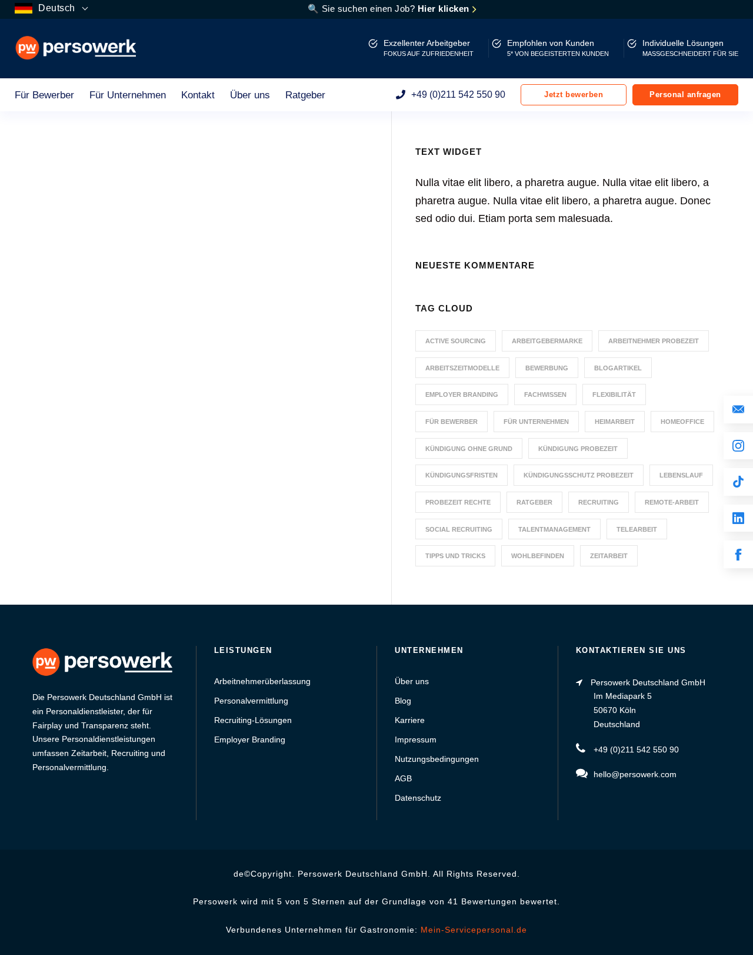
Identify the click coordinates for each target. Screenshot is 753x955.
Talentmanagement (554, 529)
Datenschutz (418, 798)
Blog (403, 700)
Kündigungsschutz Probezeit (579, 475)
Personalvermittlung (251, 700)
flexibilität (614, 394)
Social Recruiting (458, 529)
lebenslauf (681, 475)
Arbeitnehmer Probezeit (653, 340)
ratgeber (534, 502)
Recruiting (598, 502)
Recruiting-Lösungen (253, 720)
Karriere (410, 720)
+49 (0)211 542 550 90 (458, 94)
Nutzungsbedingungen (437, 759)
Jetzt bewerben (573, 94)
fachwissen (545, 394)
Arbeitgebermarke (547, 340)
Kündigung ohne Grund (468, 448)
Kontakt (198, 95)
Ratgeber (305, 95)
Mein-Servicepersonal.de (474, 929)
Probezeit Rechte (458, 502)
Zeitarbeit (609, 555)
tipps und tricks (455, 555)
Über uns (250, 95)
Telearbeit (637, 529)
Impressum (416, 739)
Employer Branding (461, 394)
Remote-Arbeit (672, 502)
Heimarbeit (615, 421)
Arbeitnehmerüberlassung (262, 681)
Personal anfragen (685, 94)
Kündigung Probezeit (578, 448)
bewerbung (546, 368)
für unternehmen (536, 421)
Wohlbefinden (537, 555)
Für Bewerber (44, 95)
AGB (403, 778)
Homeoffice (682, 421)
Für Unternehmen (127, 95)
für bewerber (451, 421)
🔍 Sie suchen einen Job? (390, 9)
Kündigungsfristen (461, 475)
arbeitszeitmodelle (462, 368)
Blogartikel (618, 368)
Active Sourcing (455, 340)
